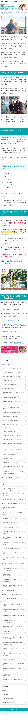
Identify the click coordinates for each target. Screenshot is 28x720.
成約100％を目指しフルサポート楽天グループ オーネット (14, 616)
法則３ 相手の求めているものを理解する (12, 376)
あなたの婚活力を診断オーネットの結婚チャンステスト (13, 669)
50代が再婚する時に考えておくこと (11, 458)
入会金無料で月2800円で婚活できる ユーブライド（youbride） (13, 621)
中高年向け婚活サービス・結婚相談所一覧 (11, 594)
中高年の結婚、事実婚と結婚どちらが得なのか (13, 499)
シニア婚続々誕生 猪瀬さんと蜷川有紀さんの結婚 (13, 558)
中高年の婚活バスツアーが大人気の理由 (12, 435)
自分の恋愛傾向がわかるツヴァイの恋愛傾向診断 (13, 664)
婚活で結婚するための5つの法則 (9, 364)
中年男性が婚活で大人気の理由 (10, 416)
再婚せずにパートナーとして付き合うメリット (13, 462)
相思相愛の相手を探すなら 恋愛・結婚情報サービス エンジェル (13, 627)
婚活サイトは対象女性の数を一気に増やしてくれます (13, 407)
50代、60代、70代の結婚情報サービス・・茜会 (13, 649)
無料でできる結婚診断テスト (8, 659)
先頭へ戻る (14, 709)
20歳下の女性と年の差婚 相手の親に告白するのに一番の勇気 (13, 569)
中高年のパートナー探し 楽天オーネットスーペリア (13, 605)
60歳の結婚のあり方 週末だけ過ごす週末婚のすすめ (13, 532)
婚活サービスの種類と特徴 (8, 590)
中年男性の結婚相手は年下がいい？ (11, 431)
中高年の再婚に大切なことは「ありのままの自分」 (13, 467)
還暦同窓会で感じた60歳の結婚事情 (11, 527)
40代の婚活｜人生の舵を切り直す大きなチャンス (13, 503)
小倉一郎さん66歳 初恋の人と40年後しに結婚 (13, 552)
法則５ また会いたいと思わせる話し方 (12, 384)
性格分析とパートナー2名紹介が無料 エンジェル (13, 680)
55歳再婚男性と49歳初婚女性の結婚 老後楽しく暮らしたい (13, 580)
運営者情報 (5, 694)
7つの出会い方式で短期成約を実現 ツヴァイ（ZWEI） (13, 610)
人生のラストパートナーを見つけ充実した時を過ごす (13, 543)
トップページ (3, 12)
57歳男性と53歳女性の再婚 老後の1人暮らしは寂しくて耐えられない (13, 472)
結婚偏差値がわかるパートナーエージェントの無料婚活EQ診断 (13, 675)
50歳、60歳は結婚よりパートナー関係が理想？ (13, 483)
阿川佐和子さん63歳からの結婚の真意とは (12, 548)
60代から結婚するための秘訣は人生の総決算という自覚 (17, 12)
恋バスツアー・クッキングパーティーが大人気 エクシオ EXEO (14, 638)
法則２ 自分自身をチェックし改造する (12, 372)
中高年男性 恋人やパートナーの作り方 (12, 439)
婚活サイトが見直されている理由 (10, 420)
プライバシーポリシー (8, 698)
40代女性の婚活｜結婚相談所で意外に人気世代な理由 (13, 508)
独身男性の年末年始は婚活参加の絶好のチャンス (13, 444)
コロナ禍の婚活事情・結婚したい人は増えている (13, 449)
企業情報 (4, 690)
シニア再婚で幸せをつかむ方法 (9, 454)
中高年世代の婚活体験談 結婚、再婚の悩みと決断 (13, 564)
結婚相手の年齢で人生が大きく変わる (11, 428)
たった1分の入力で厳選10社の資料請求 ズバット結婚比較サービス (13, 643)
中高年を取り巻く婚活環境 (8, 388)
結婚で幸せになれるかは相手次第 (10, 424)
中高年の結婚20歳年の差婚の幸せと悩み (12, 412)
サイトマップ (4, 713)
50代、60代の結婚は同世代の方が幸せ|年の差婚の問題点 (13, 494)
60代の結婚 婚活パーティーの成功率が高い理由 (13, 393)
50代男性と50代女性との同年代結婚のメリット (13, 402)
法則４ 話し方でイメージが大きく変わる (12, 380)
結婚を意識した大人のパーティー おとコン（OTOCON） (13, 632)
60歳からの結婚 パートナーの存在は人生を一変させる (13, 1)
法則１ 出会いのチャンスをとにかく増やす (13, 368)
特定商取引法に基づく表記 (9, 702)
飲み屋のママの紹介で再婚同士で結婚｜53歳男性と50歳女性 (13, 586)
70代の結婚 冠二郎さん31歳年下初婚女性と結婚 (13, 523)
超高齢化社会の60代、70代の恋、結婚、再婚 (13, 518)
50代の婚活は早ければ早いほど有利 (11, 397)
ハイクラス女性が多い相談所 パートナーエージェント (13, 599)
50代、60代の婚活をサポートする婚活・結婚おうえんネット (13, 654)
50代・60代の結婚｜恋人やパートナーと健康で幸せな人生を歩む (13, 489)
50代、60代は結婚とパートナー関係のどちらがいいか (13, 478)
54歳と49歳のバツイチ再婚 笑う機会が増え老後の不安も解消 (13, 575)
